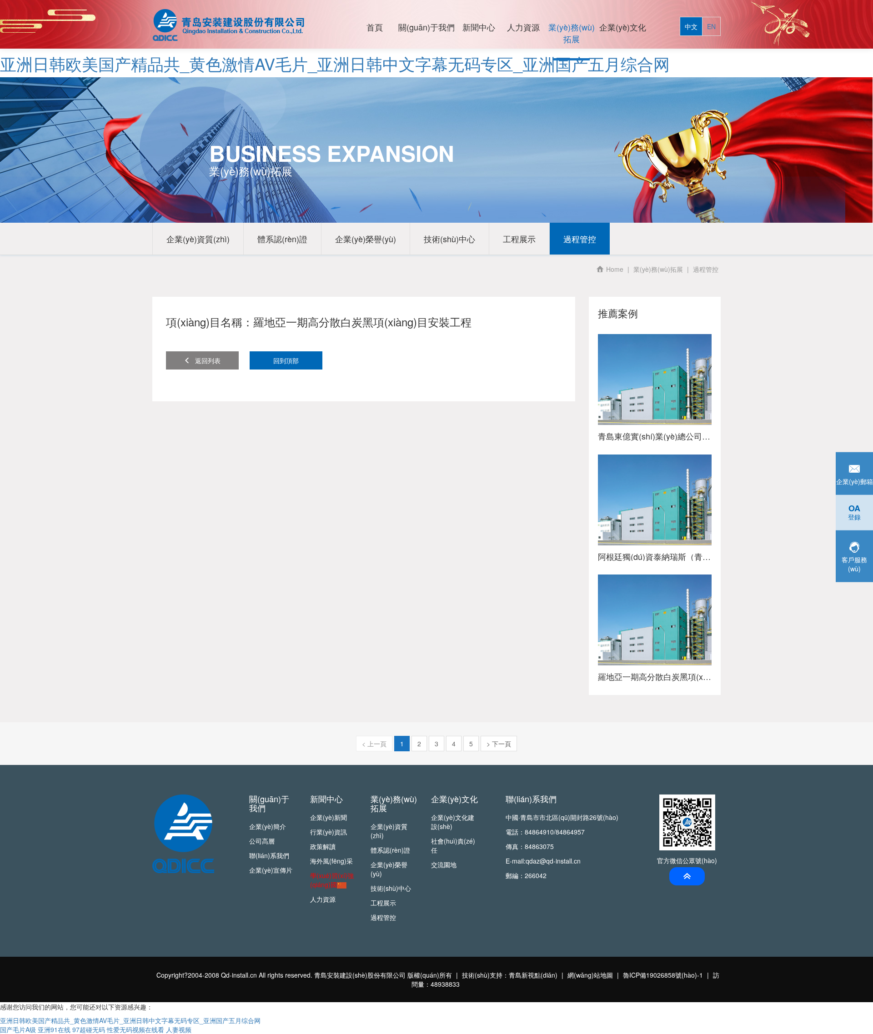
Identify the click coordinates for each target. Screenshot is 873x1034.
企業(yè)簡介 (267, 826)
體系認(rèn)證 (282, 239)
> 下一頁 (499, 743)
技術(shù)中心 (449, 239)
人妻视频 (178, 1029)
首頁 (374, 27)
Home (614, 269)
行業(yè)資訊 (328, 831)
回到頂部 (286, 360)
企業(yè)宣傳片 (270, 869)
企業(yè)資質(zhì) (198, 239)
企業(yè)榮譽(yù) (365, 239)
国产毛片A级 (18, 1029)
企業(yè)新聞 (328, 817)
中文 (691, 26)
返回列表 (208, 360)
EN (711, 26)
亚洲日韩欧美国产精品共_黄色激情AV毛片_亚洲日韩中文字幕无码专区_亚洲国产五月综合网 (335, 63)
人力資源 (523, 27)
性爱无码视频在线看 (135, 1029)
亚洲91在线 (54, 1029)
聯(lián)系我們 (269, 855)
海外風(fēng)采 (331, 860)
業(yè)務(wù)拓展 (571, 33)
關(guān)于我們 (426, 27)
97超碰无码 (88, 1029)
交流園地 (444, 864)
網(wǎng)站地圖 (590, 974)
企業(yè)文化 (622, 27)
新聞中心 (478, 27)
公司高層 (262, 840)
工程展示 (519, 239)
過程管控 (579, 239)
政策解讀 (323, 846)
